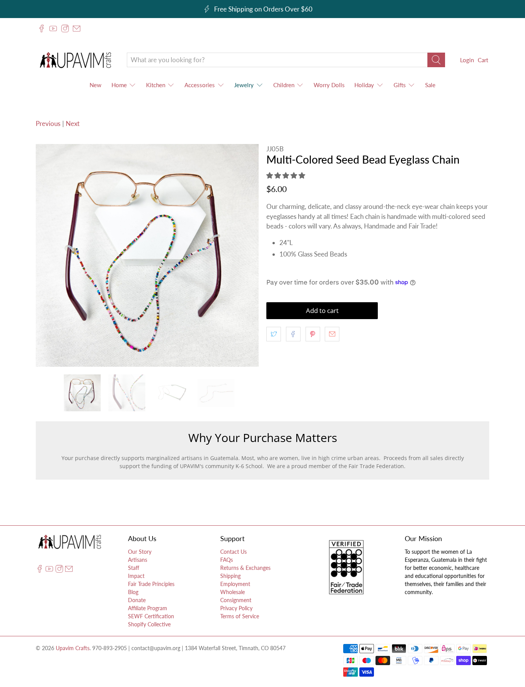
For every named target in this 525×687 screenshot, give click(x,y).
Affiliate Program (147, 608)
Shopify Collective (149, 624)
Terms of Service (239, 616)
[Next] (246, 255)
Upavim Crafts (73, 648)
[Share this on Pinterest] (313, 334)
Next (73, 123)
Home (119, 84)
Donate (137, 600)
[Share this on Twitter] (273, 334)
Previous (48, 123)
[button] (285, 175)
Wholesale (232, 592)
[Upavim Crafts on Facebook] (41, 28)
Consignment (235, 600)
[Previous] (48, 255)
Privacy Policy (236, 608)
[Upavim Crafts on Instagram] (65, 28)
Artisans (137, 559)
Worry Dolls (329, 84)
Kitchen (155, 84)
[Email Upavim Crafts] (76, 28)
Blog (133, 592)
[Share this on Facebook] (293, 334)
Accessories (199, 84)
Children (283, 84)
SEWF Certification (151, 616)
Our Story (139, 551)
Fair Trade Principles (151, 584)
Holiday (364, 84)
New (95, 84)
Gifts (400, 84)
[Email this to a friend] (332, 334)
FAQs (226, 559)
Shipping (230, 576)
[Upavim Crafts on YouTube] (53, 28)
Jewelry (244, 84)
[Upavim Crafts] (75, 60)
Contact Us (233, 551)
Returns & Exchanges (245, 567)
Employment (235, 584)
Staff (133, 567)
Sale (430, 84)
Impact (136, 576)
